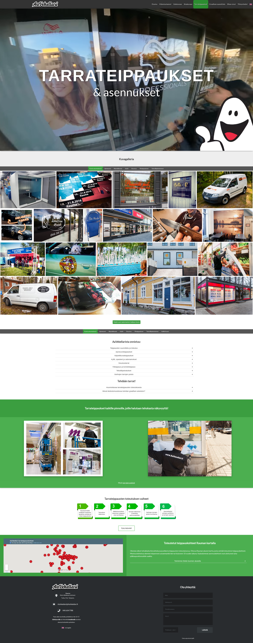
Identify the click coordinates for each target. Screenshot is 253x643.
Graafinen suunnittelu (217, 4)
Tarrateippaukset (200, 4)
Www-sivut (231, 4)
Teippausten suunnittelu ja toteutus (124, 348)
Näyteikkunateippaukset (123, 356)
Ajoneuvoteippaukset (124, 352)
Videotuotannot (165, 4)
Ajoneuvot (107, 168)
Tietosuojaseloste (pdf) (188, 638)
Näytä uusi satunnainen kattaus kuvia (126, 322)
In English (67, 628)
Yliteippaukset (144, 168)
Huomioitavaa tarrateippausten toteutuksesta (124, 387)
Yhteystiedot (243, 4)
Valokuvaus (177, 4)
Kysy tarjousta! (126, 528)
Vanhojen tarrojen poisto (123, 374)
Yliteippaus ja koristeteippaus (123, 367)
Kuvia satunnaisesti (95, 168)
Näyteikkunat (118, 168)
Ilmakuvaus (188, 4)
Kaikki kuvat (165, 331)
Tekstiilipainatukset (157, 168)
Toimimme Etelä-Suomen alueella (187, 561)
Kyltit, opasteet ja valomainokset (124, 359)
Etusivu (154, 4)
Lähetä (205, 630)
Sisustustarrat (123, 363)
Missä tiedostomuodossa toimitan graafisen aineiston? (123, 391)
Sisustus (134, 168)
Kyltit (126, 168)
